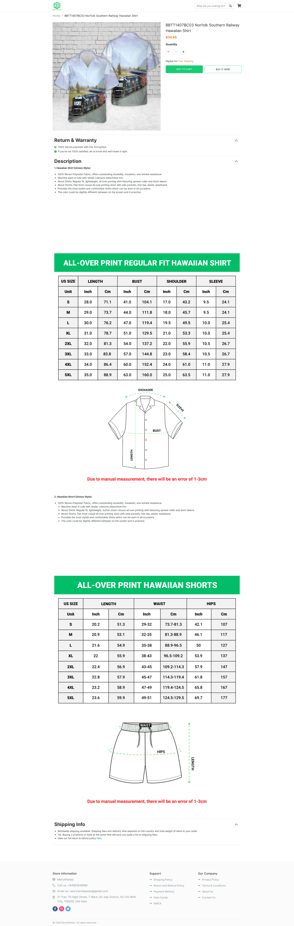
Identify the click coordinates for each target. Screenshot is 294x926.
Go (230, 6)
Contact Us (208, 897)
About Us (207, 891)
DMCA (157, 903)
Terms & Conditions (213, 885)
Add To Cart (184, 69)
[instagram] (61, 908)
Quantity (171, 44)
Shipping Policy (162, 879)
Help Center (160, 897)
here (99, 838)
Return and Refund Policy (168, 885)
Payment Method (163, 891)
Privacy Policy (210, 879)
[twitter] (68, 908)
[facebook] (55, 908)
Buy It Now (223, 69)
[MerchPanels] (57, 6)
